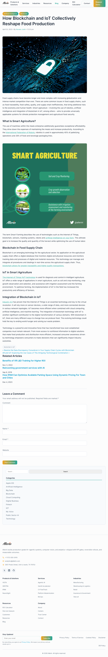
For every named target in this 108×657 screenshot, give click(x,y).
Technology (10, 519)
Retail (75, 589)
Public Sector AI (12, 515)
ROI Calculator (76, 3)
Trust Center (42, 614)
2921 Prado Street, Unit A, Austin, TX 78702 (20, 565)
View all (76, 597)
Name (6, 429)
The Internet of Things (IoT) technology (19, 277)
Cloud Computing (13, 497)
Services (25, 3)
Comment (6, 403)
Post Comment (10, 462)
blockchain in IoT (9, 347)
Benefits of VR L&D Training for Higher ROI (24, 360)
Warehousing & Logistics (81, 586)
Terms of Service (77, 637)
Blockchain (23, 14)
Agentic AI (41, 582)
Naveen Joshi (20, 29)
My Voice (9, 512)
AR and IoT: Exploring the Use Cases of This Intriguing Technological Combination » (36, 353)
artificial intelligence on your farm (60, 238)
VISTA (5, 582)
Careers (40, 611)
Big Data (9, 490)
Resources (47, 3)
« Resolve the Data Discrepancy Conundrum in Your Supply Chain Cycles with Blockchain (38, 350)
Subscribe (46, 638)
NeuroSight (6, 593)
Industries (36, 3)
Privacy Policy (26, 642)
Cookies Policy (91, 637)
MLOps (40, 597)
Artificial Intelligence (10, 14)
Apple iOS (10, 483)
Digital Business (12, 501)
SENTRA (5, 586)
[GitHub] (14, 570)
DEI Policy (102, 646)
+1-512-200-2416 (11, 557)
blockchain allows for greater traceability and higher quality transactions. (33, 266)
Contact (87, 3)
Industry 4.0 (8, 302)
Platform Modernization (46, 593)
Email (5, 439)
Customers (6, 614)
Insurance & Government (81, 593)
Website (6, 450)
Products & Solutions (14, 3)
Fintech (9, 504)
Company (65, 3)
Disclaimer (101, 637)
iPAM (4, 589)
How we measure (8, 611)
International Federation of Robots (20, 132)
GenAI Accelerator (44, 586)
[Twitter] (4, 570)
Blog (56, 3)
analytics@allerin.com (12, 561)
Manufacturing (78, 582)
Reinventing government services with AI (24, 368)
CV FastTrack (42, 589)
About (40, 607)
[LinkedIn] (9, 570)
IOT (7, 508)
